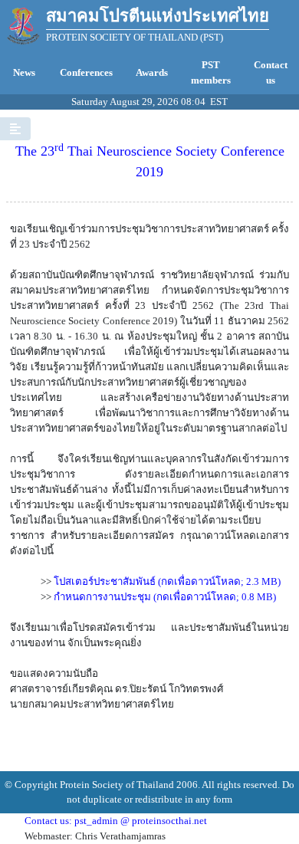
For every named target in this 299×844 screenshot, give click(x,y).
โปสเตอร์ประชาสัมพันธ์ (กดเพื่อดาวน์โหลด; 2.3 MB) (167, 581)
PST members (211, 72)
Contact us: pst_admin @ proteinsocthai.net (116, 820)
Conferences (86, 72)
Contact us (271, 72)
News (24, 72)
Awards (152, 72)
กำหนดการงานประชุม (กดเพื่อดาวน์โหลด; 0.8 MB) (165, 597)
